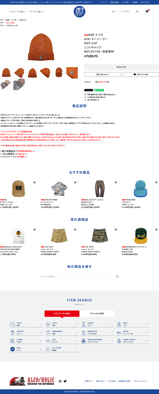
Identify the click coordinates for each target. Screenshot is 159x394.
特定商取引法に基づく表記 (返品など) (100, 94)
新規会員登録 (114, 2)
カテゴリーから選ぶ (17, 12)
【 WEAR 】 (23, 20)
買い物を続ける (91, 100)
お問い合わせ (145, 2)
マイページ (104, 2)
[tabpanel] (40, 48)
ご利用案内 (134, 2)
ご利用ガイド (88, 381)
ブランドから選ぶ (35, 12)
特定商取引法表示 (124, 381)
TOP (1, 20)
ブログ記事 (125, 2)
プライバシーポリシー (141, 381)
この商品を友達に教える (94, 97)
